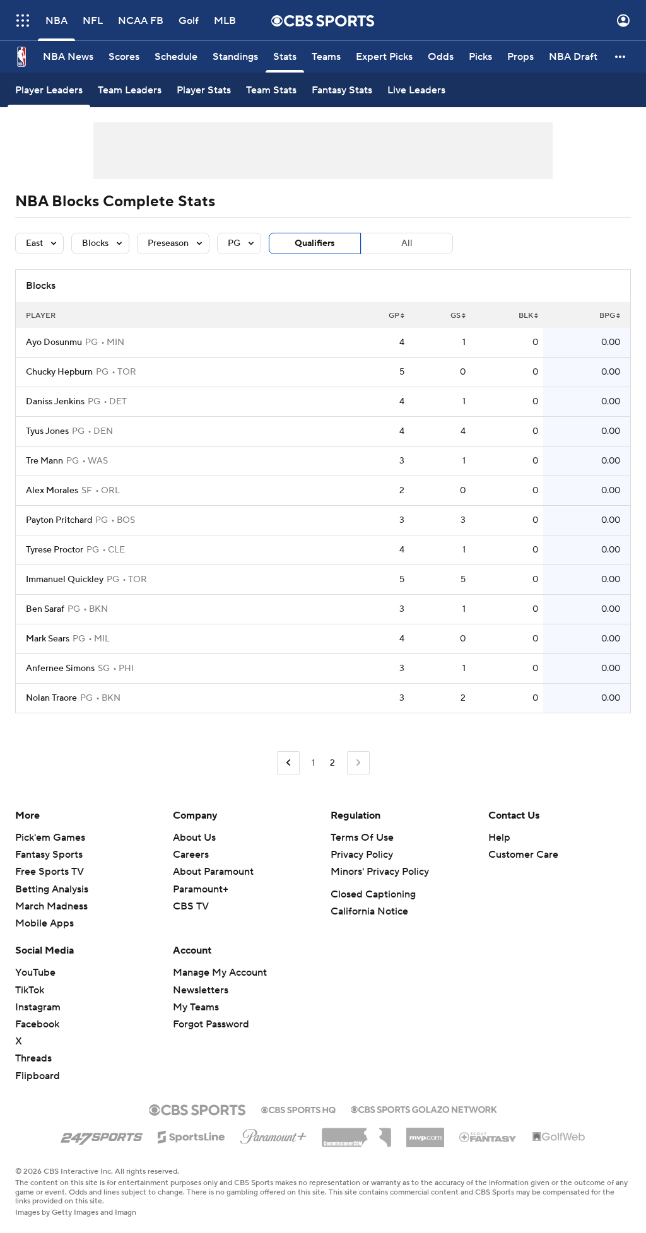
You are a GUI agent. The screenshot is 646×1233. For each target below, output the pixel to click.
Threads (33, 1058)
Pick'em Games (50, 837)
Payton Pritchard (59, 520)
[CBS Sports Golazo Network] (424, 1108)
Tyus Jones (47, 431)
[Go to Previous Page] (288, 762)
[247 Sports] (102, 1134)
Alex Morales (52, 490)
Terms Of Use (362, 837)
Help (499, 837)
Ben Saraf (45, 609)
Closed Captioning (373, 894)
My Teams (196, 1007)
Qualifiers (315, 243)
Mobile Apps (44, 923)
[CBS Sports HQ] (298, 1108)
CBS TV (191, 906)
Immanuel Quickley (64, 579)
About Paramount (213, 871)
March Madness (51, 906)
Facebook (37, 1024)
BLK (526, 315)
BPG (607, 315)
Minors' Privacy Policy (380, 871)
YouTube (35, 972)
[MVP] (425, 1132)
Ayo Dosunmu (54, 342)
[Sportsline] (191, 1135)
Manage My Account (220, 972)
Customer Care (523, 854)
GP (394, 315)
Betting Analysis (51, 889)
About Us (194, 837)
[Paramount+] (273, 1134)
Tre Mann (44, 461)
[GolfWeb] (558, 1137)
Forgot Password (211, 1024)
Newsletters (200, 990)
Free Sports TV (49, 871)
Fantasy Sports (49, 854)
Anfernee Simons (60, 668)
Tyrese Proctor (54, 550)
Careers (191, 854)
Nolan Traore (51, 698)
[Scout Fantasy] (488, 1136)
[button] (23, 20)
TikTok (29, 990)
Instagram (38, 1007)
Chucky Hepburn (59, 372)
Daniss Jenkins (55, 401)
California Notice (369, 911)
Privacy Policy (362, 854)
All (407, 243)
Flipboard (37, 1076)
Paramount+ (200, 889)
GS (455, 315)
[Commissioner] (356, 1132)
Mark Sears (47, 639)
